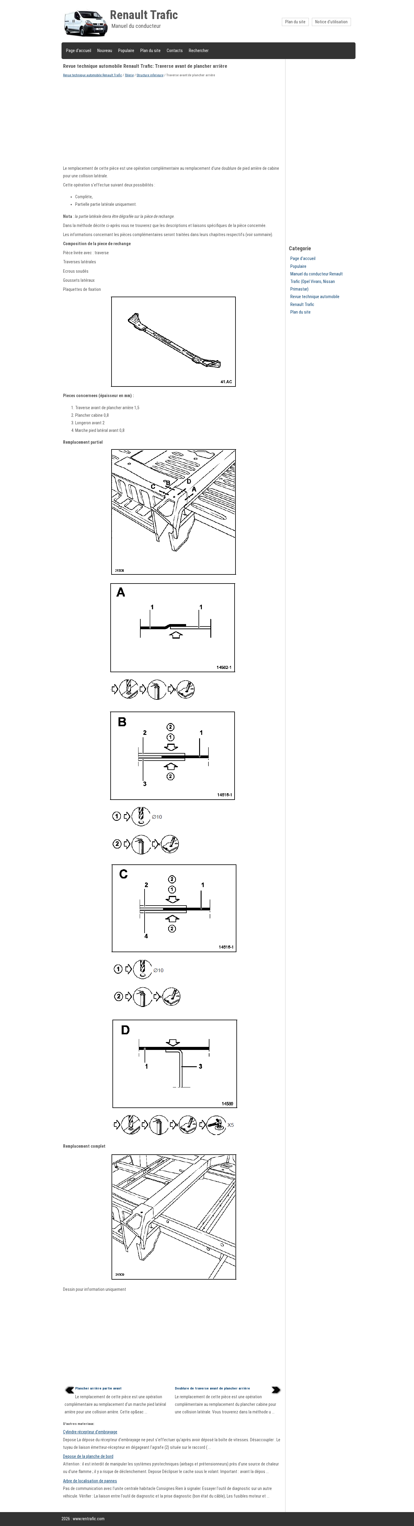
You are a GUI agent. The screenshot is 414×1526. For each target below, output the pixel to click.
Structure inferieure (150, 75)
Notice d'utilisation (331, 21)
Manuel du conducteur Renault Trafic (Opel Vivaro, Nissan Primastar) (316, 281)
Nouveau (104, 50)
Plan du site (295, 21)
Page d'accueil (78, 50)
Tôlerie (129, 75)
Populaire (126, 50)
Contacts (175, 50)
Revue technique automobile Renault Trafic (92, 75)
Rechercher (199, 50)
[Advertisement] (173, 120)
